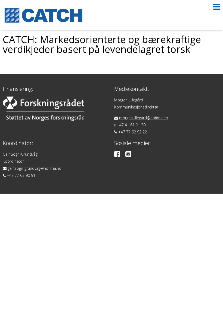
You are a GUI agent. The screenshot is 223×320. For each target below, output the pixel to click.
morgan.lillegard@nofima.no (143, 117)
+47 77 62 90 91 (21, 175)
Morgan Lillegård (128, 100)
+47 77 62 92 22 (132, 132)
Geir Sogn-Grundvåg (20, 154)
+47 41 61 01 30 (131, 124)
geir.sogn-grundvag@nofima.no (34, 168)
